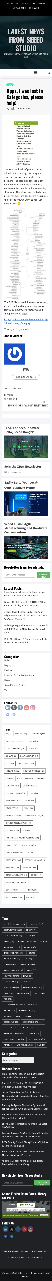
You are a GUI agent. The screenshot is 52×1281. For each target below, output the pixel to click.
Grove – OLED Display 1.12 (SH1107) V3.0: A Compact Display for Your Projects (24, 603)
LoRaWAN (12, 785)
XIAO (30, 897)
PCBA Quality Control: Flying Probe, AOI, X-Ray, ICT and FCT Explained (25, 1144)
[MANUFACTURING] (31, 11)
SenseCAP (29, 867)
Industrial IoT (26, 763)
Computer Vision (15, 741)
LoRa (41, 778)
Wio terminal (14, 897)
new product (13, 800)
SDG (30, 852)
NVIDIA (28, 808)
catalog (13, 388)
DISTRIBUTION (34, 7)
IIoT (10, 763)
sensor (36, 875)
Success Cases (15, 890)
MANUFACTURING (19, 7)
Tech (6, 690)
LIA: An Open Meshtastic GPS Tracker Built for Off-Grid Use (24, 1125)
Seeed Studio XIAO (35, 860)
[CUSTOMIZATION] (26, 11)
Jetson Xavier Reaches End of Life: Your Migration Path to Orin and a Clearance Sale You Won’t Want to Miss (25, 615)
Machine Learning (15, 793)
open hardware (35, 815)
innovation (12, 771)
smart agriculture (16, 882)
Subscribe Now (43, 575)
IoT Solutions (25, 778)
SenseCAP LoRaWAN (16, 875)
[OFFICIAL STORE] (15, 11)
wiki (19, 388)
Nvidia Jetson (13, 815)
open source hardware (18, 823)
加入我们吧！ (11, 397)
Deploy (8, 665)
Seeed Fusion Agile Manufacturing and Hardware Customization (25, 528)
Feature (8, 670)
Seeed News (13, 860)
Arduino (21, 733)
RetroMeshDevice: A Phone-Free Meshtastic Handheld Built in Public (26, 640)
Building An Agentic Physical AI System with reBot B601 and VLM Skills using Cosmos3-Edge (26, 629)
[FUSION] (21, 11)
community (38, 733)
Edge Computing (15, 748)
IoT (9, 778)
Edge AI (33, 741)
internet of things (33, 771)
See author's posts (26, 376)
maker (33, 793)
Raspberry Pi (29, 845)
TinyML (32, 890)
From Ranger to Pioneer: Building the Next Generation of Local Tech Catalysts (25, 593)
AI (8, 733)
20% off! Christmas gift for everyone (28, 403)
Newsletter (13, 808)
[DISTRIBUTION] (36, 11)
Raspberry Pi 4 (14, 852)
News (10, 85)
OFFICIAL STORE (12, 3)
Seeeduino (12, 867)
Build (7, 660)
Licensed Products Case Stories (19, 675)
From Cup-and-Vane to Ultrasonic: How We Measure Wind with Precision (23, 1153)
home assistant (29, 756)
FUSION (25, 3)
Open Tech (12, 830)
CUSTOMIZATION (38, 3)
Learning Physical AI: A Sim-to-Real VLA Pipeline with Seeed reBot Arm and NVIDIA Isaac (25, 1134)
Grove (11, 756)
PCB (27, 830)
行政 (12, 108)
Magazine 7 (39, 1273)
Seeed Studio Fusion (14, 685)
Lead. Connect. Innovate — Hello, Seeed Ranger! (23, 430)
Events (33, 748)
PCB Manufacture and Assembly (22, 838)
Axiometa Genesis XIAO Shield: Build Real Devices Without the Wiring (22, 1162)
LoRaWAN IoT (30, 785)
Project (11, 845)
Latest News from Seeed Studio (26, 39)
